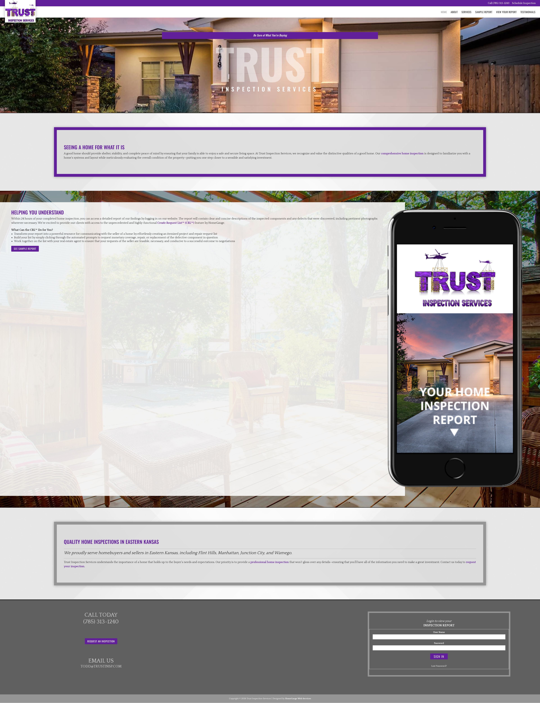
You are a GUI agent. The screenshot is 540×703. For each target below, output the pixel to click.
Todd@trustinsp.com (101, 666)
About (454, 12)
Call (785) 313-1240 (498, 3)
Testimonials (528, 12)
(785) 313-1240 (101, 622)
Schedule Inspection (524, 3)
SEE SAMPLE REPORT (25, 248)
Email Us (101, 661)
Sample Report (483, 12)
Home (444, 12)
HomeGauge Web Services (298, 698)
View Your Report (506, 12)
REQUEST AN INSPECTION (101, 641)
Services (467, 12)
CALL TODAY (101, 615)
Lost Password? (439, 666)
